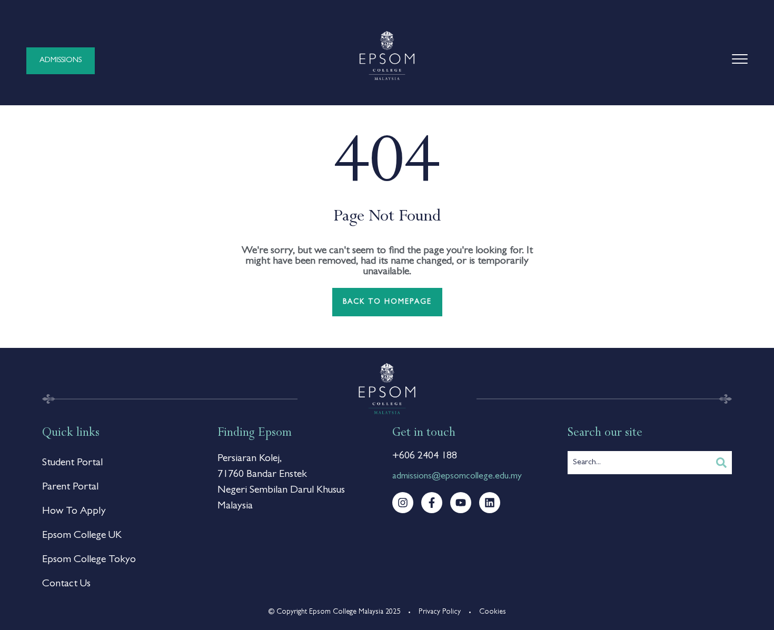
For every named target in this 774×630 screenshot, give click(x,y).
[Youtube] (460, 502)
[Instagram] (402, 502)
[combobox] (639, 462)
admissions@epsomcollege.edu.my (457, 477)
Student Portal (72, 463)
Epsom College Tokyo (89, 560)
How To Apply (74, 511)
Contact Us (66, 584)
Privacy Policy (440, 612)
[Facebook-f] (431, 502)
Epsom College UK (82, 536)
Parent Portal (70, 487)
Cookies (492, 612)
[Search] (721, 462)
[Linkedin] (489, 502)
